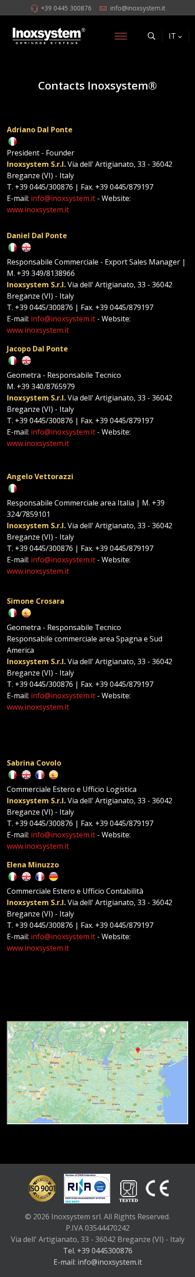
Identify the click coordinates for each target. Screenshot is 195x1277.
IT (172, 36)
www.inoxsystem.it (38, 210)
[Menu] (120, 35)
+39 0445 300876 (66, 8)
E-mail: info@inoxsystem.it (98, 1262)
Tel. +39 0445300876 (97, 1251)
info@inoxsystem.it (137, 8)
